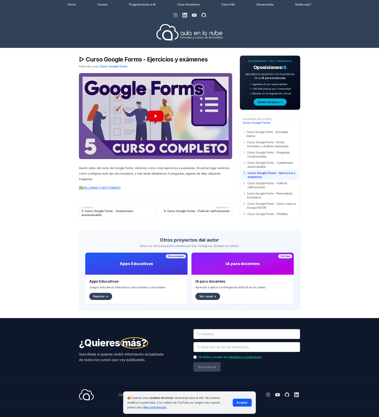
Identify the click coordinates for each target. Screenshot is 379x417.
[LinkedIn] (184, 15)
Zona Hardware (188, 4)
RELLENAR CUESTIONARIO (102, 188)
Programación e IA (142, 4)
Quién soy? (303, 4)
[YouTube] (194, 15)
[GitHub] (203, 15)
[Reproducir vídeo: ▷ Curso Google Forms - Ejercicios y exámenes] (155, 116)
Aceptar (242, 402)
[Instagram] (175, 15)
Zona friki (228, 4)
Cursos (102, 4)
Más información (155, 407)
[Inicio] (189, 32)
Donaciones (265, 4)
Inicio (72, 4)
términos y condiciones (245, 357)
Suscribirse (207, 367)
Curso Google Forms (114, 66)
